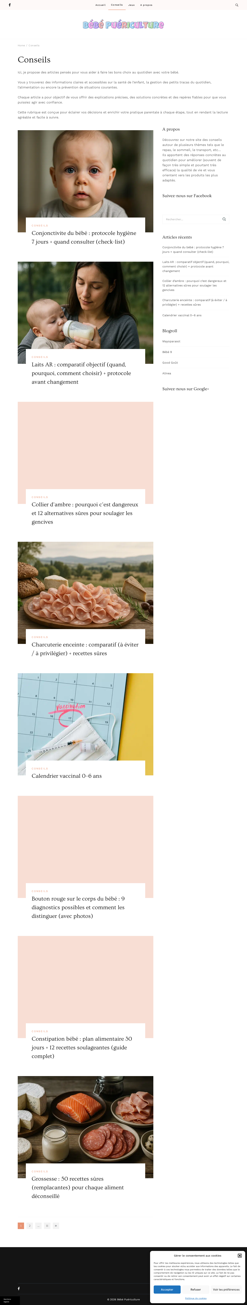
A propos (146, 5)
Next (56, 1226)
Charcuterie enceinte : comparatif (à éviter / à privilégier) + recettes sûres (194, 302)
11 (48, 1226)
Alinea (166, 373)
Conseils (117, 5)
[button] (240, 1255)
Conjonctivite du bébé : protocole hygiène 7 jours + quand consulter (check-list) (193, 250)
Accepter (167, 1289)
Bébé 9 (167, 352)
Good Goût (170, 362)
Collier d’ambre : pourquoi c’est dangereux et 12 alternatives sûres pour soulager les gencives (85, 513)
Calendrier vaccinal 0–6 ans (67, 776)
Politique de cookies (195, 1298)
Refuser (196, 1289)
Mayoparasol (171, 341)
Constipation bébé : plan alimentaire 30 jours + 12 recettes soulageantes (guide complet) (82, 1047)
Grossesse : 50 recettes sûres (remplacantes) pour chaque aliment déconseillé (78, 1187)
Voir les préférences (226, 1289)
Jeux (131, 5)
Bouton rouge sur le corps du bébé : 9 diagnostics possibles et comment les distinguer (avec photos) (78, 907)
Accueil (100, 5)
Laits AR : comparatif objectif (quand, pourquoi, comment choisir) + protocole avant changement (81, 373)
